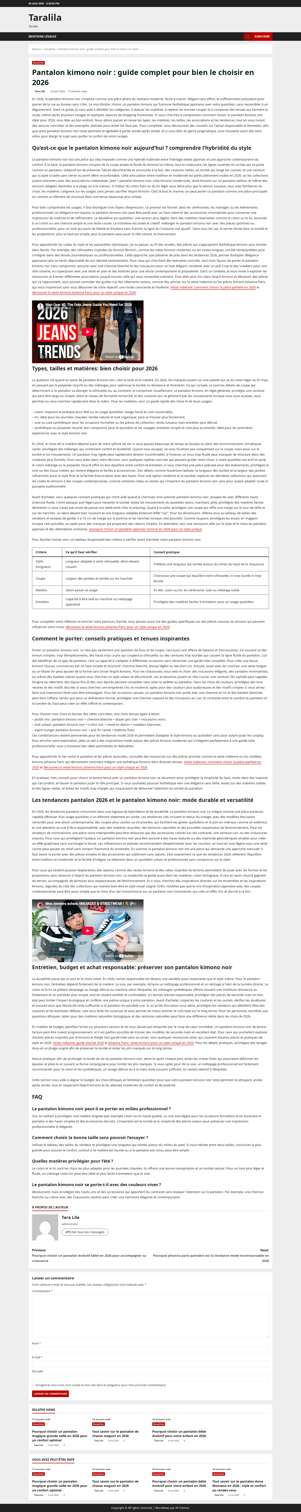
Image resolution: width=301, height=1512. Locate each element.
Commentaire (42, 1291)
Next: (211, 1255)
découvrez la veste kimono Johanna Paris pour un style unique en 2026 (84, 292)
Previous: (89, 1255)
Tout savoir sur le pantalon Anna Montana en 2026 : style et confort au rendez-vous (239, 1485)
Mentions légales (42, 36)
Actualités (38, 62)
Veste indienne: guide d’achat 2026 (78, 1043)
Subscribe (262, 36)
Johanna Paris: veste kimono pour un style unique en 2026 (151, 1043)
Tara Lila (40, 91)
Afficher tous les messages (85, 1232)
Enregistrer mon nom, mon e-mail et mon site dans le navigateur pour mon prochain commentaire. (101, 1385)
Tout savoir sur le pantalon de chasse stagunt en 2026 (115, 1433)
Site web (37, 1371)
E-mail (37, 1357)
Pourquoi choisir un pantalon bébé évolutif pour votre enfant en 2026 (179, 1433)
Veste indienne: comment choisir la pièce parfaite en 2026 (213, 287)
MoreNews (162, 1508)
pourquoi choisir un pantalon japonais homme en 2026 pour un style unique (145, 529)
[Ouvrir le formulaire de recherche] (240, 36)
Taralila (45, 17)
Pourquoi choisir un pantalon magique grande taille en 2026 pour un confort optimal (59, 1435)
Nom (36, 1343)
